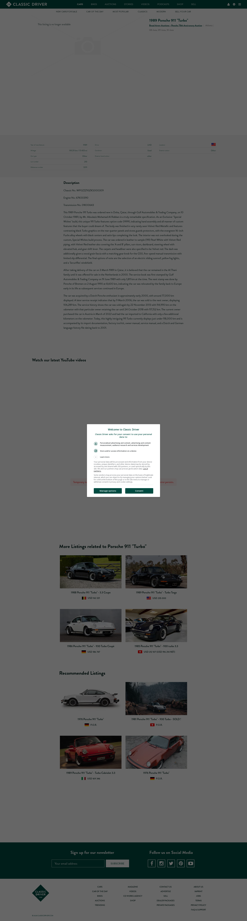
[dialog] (123, 460)
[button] (123, 457)
